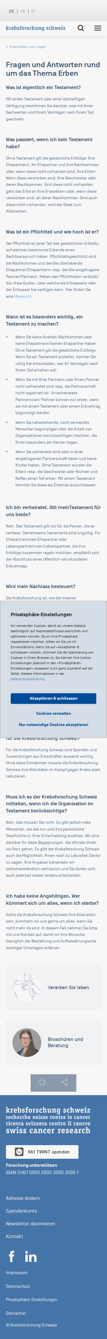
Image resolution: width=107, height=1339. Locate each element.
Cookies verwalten (53, 713)
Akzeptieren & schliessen (54, 698)
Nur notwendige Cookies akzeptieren (53, 725)
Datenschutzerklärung (27, 679)
